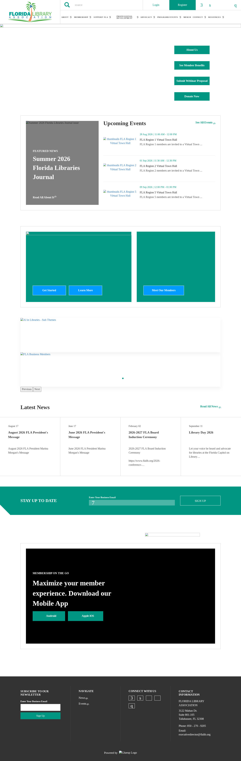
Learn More (85, 290)
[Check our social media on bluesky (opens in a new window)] (149, 698)
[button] (209, 150)
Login (156, 4)
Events (82, 703)
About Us (192, 49)
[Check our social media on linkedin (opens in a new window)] (140, 698)
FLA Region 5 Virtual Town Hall (173, 192)
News (82, 697)
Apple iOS (88, 615)
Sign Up (200, 500)
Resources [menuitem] (214, 17)
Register (182, 4)
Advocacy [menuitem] (146, 17)
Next (37, 389)
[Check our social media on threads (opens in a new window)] (157, 698)
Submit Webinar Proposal (191, 80)
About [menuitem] (65, 17)
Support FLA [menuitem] (101, 17)
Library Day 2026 (201, 432)
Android (51, 615)
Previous (27, 389)
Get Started (49, 290)
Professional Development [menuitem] (125, 17)
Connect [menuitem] (198, 17)
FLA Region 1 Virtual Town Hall (173, 139)
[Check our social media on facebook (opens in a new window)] (131, 698)
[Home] (30, 12)
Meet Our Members (164, 290)
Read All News (209, 406)
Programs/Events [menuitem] (167, 17)
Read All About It (43, 197)
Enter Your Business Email (102, 497)
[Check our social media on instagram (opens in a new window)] (131, 706)
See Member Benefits (191, 65)
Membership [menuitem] (81, 17)
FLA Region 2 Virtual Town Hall (173, 166)
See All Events (203, 122)
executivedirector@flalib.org (194, 734)
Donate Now (191, 96)
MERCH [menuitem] (187, 17)
